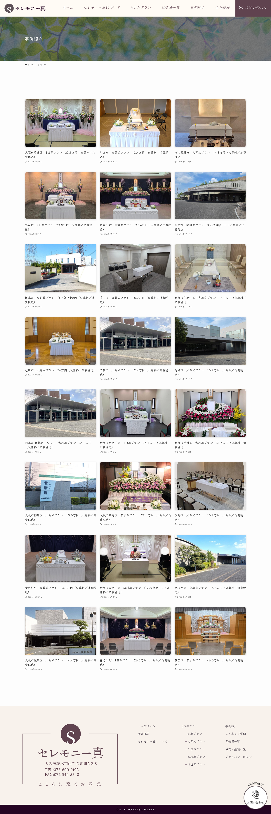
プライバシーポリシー (240, 756)
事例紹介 (231, 726)
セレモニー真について (152, 741)
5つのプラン (189, 726)
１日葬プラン (196, 749)
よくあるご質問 (235, 733)
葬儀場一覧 (232, 741)
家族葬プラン (196, 756)
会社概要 (144, 733)
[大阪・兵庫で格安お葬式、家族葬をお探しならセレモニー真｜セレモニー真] (25, 8)
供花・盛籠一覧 (235, 749)
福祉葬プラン (196, 764)
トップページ (146, 726)
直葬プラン (194, 733)
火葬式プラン (196, 741)
